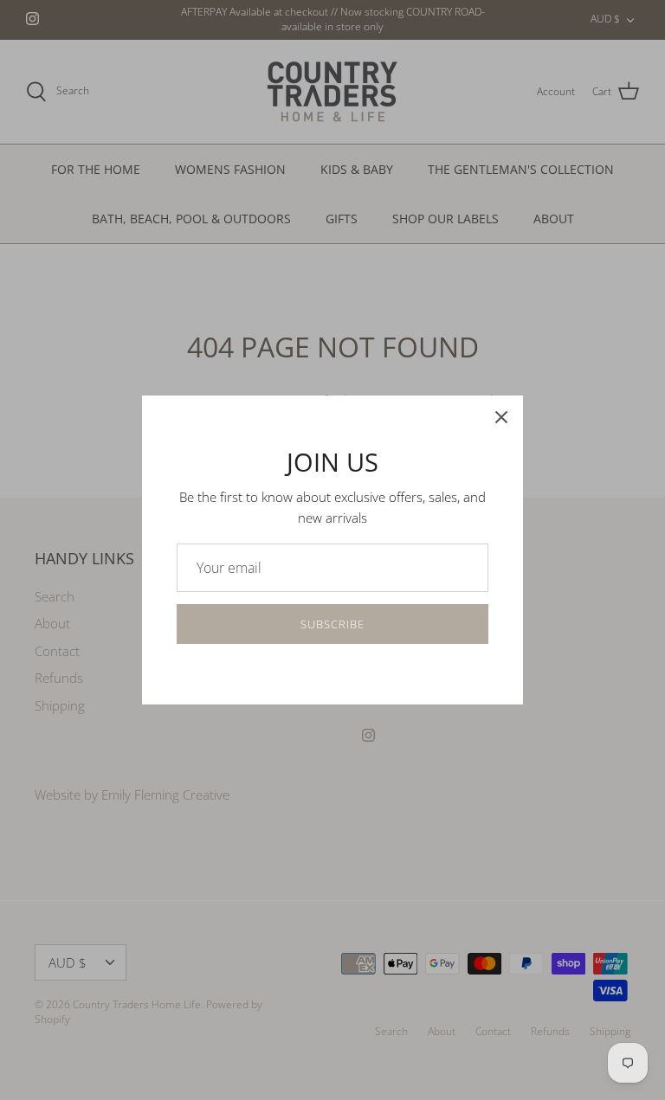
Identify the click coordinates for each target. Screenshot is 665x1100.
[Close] (501, 417)
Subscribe (332, 624)
